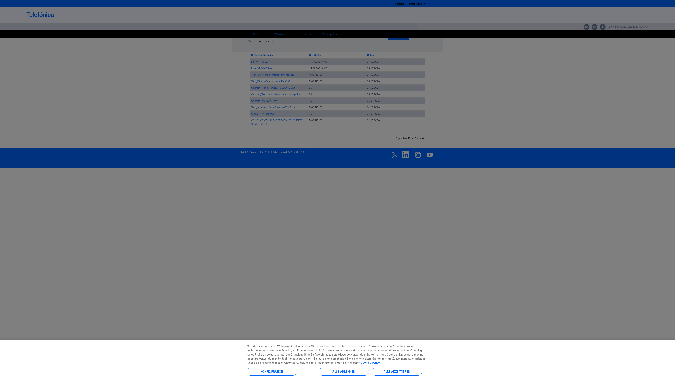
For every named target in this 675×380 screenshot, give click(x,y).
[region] (337, 360)
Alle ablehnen (343, 371)
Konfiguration (272, 371)
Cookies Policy (370, 363)
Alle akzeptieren (397, 371)
